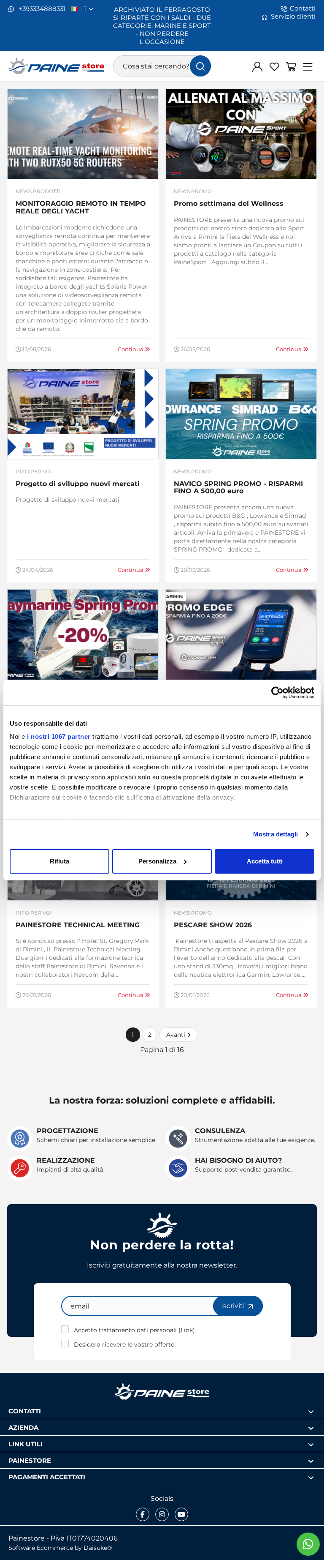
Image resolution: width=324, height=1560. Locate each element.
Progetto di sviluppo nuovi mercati (78, 483)
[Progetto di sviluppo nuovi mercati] (83, 414)
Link (187, 1329)
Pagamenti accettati (46, 1477)
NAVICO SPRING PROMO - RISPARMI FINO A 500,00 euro (238, 487)
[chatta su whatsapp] (308, 1544)
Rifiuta (59, 861)
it (85, 9)
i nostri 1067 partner (59, 736)
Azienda (23, 1427)
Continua (131, 349)
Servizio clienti (293, 16)
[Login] (257, 66)
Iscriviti (233, 1305)
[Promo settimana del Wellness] (241, 134)
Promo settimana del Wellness (229, 203)
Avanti (176, 1034)
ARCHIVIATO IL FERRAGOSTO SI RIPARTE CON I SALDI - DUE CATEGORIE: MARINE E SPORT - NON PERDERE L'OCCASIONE (162, 25)
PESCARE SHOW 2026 (213, 924)
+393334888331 (41, 8)
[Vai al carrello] (291, 66)
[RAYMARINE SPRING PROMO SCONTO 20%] (83, 634)
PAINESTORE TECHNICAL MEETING (78, 924)
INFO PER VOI (34, 471)
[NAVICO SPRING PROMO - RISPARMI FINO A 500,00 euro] (241, 414)
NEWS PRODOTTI (38, 191)
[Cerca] (200, 65)
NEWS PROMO (193, 191)
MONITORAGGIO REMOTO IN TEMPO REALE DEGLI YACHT (81, 207)
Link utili (25, 1444)
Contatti (303, 8)
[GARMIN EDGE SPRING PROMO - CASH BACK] (241, 634)
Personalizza (157, 861)
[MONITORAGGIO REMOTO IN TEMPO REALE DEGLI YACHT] (83, 134)
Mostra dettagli (275, 834)
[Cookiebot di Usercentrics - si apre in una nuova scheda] (277, 692)
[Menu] (308, 66)
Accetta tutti (265, 861)
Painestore (29, 1460)
